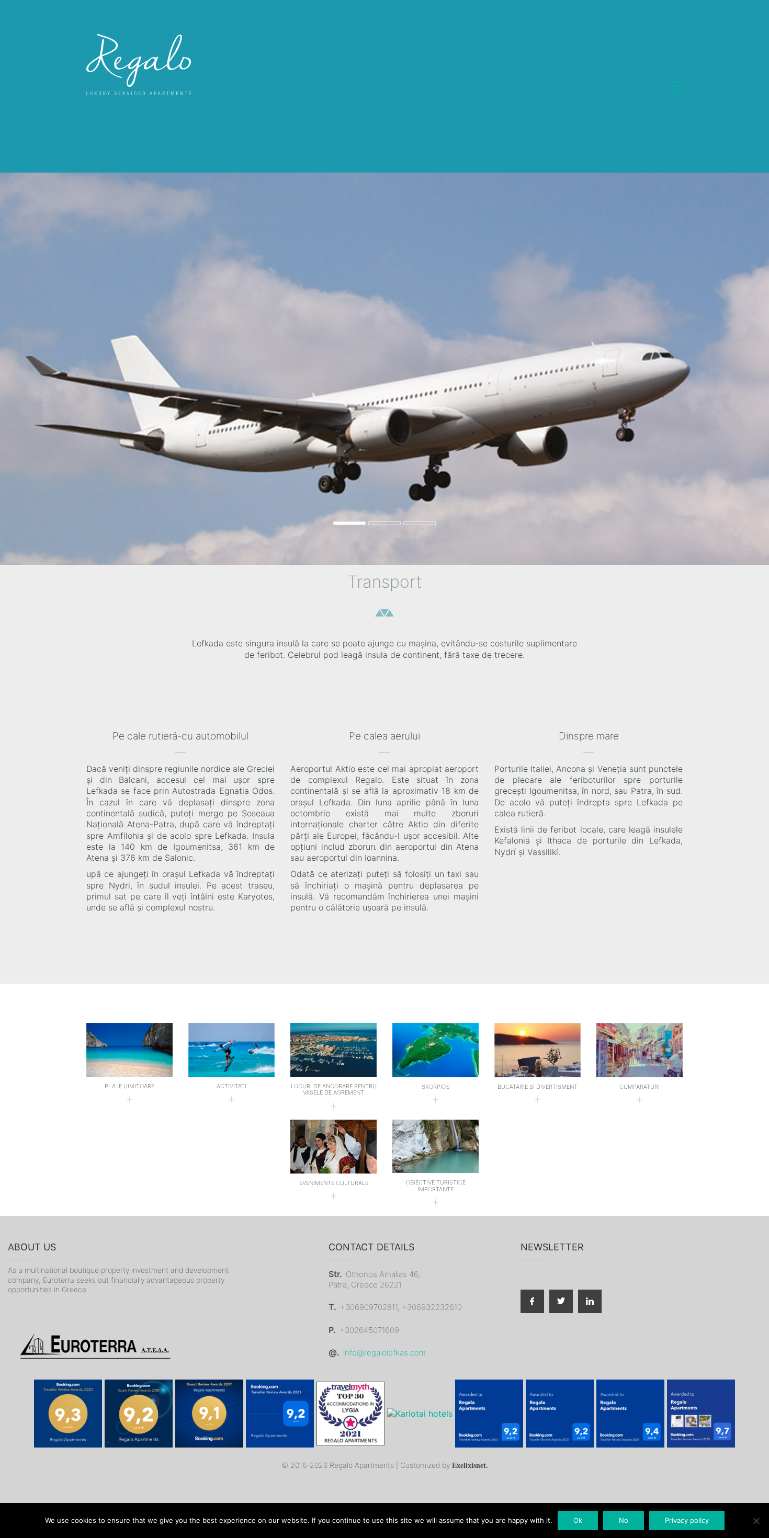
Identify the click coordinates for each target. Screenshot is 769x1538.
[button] (677, 86)
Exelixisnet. (470, 1466)
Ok (577, 1520)
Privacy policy (687, 1520)
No (623, 1520)
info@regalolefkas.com (384, 1353)
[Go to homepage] (138, 86)
